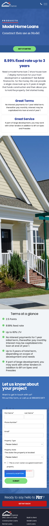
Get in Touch (24, 503)
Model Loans (32, 521)
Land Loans (31, 524)
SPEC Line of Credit (9, 517)
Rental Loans (7, 524)
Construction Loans (10, 521)
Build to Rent (32, 517)
